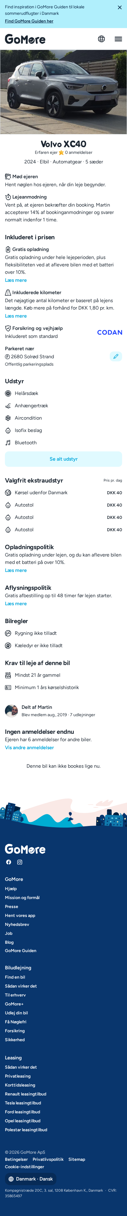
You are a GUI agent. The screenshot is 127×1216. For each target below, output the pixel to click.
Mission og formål (22, 897)
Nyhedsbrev (17, 924)
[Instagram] (19, 862)
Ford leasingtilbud (22, 1112)
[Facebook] (8, 862)
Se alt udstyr (64, 459)
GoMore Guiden (20, 950)
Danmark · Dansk (34, 1179)
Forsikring (15, 1030)
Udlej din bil (16, 1013)
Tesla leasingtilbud (23, 1103)
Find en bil (15, 977)
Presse (11, 906)
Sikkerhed (15, 1039)
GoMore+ (14, 1004)
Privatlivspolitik (48, 1159)
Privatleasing (18, 1076)
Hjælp (11, 888)
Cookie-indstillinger (24, 1166)
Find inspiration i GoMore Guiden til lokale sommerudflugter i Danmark (44, 14)
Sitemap (76, 1159)
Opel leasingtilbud (22, 1121)
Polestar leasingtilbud (26, 1129)
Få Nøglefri (16, 1022)
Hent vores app (20, 915)
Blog (9, 942)
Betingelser (16, 1159)
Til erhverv (15, 995)
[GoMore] (25, 39)
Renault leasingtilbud (25, 1094)
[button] (119, 14)
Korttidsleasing (20, 1085)
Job (8, 933)
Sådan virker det (21, 986)
